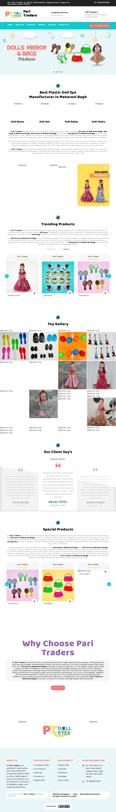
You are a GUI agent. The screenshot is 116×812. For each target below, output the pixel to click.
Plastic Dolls (64, 765)
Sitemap (52, 24)
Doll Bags (63, 776)
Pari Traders (29, 794)
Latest (66, 249)
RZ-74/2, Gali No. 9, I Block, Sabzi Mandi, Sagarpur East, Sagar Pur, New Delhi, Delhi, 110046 (39, 3)
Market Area (39, 780)
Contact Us (39, 776)
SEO (75, 794)
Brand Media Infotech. (90, 794)
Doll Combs (64, 780)
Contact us (63, 24)
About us (20, 24)
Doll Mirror (63, 773)
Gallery (41, 24)
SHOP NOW (58, 688)
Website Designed (61, 794)
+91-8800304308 (102, 2)
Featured (51, 249)
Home (10, 24)
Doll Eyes (62, 769)
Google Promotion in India (65, 796)
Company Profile (41, 765)
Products (31, 24)
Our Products (40, 769)
